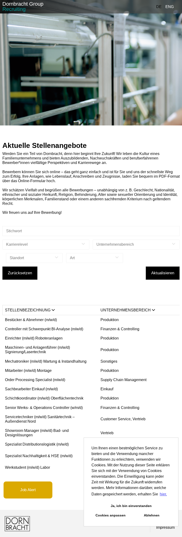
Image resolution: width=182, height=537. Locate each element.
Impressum (165, 527)
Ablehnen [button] (151, 515)
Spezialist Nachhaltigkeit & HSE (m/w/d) (39, 456)
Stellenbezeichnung (27, 310)
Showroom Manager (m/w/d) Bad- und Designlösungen (37, 433)
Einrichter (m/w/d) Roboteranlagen (34, 338)
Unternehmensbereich (125, 310)
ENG (169, 7)
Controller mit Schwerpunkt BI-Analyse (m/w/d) (44, 329)
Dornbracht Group (22, 6)
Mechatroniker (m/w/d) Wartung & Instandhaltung (45, 361)
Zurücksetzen (20, 273)
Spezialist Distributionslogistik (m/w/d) (37, 444)
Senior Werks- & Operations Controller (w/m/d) (44, 408)
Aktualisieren (162, 273)
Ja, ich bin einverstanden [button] (131, 506)
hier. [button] (163, 494)
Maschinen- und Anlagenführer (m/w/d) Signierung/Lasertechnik (37, 349)
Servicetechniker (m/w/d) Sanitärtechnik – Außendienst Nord (40, 419)
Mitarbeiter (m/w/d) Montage (28, 371)
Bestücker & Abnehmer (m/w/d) (31, 320)
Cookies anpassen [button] (111, 515)
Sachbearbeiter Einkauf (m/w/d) (31, 389)
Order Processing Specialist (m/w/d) (35, 380)
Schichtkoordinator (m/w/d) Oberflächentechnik (44, 398)
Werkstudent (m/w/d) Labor (27, 467)
